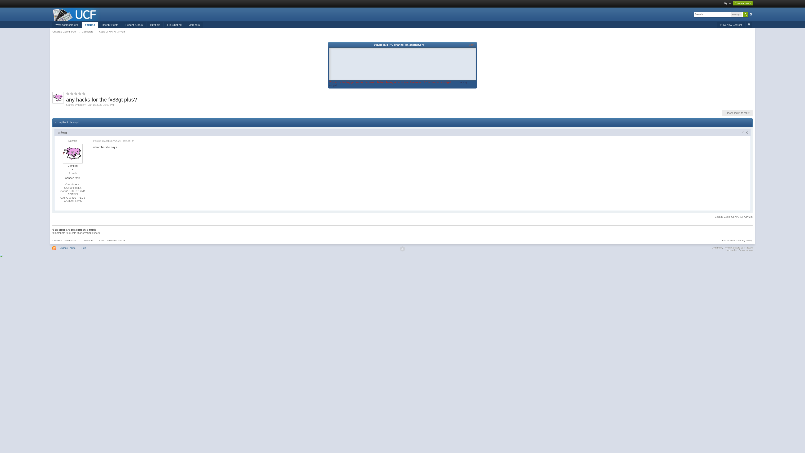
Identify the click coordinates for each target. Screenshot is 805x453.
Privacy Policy (744, 240)
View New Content (731, 24)
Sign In (727, 3)
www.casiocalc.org (67, 24)
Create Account (743, 3)
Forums (90, 24)
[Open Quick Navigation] (749, 25)
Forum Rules (728, 240)
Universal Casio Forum (64, 240)
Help (84, 248)
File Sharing (174, 24)
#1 (743, 132)
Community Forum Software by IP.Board (732, 247)
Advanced (751, 14)
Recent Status (134, 24)
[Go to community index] (76, 14)
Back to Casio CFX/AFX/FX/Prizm (734, 216)
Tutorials (155, 24)
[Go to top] (402, 248)
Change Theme (67, 248)
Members (194, 24)
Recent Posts (110, 24)
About (472, 45)
